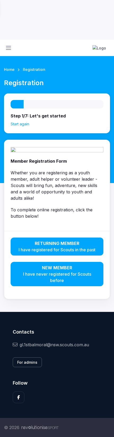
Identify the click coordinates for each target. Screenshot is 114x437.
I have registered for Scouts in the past (57, 246)
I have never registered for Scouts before (57, 274)
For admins (27, 362)
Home (9, 69)
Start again (20, 124)
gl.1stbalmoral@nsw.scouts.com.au (54, 344)
